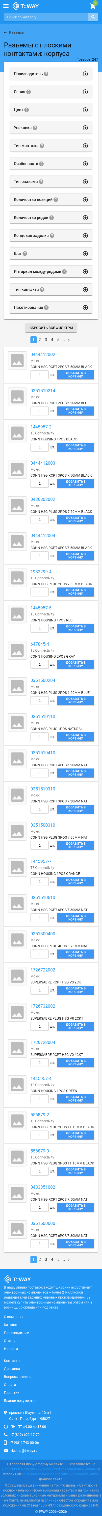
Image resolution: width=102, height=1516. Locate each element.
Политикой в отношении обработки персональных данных (50, 1469)
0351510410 (42, 752)
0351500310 (42, 825)
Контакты (12, 1361)
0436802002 (42, 499)
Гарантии (11, 1393)
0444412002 (42, 354)
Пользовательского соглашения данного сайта (60, 1474)
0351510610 (42, 897)
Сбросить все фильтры (51, 328)
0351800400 (42, 933)
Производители (16, 1333)
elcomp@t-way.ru (23, 1451)
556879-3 (39, 1150)
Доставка (12, 1369)
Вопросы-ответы (17, 1377)
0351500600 (42, 1223)
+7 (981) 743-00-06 (24, 1443)
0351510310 (42, 788)
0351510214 (42, 390)
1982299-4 (40, 571)
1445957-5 (40, 607)
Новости (11, 1349)
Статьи (10, 1341)
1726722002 (42, 969)
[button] (6, 6)
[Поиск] (93, 17)
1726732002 (42, 1006)
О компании (14, 1317)
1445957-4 (40, 1078)
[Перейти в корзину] (93, 6)
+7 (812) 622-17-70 (25, 1435)
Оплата (10, 1385)
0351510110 (42, 716)
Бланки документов (20, 1401)
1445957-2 (40, 426)
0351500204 (42, 680)
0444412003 (42, 463)
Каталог (10, 1325)
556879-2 (39, 1114)
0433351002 (42, 1187)
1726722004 (42, 1042)
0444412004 (42, 535)
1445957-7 (40, 861)
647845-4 (39, 644)
